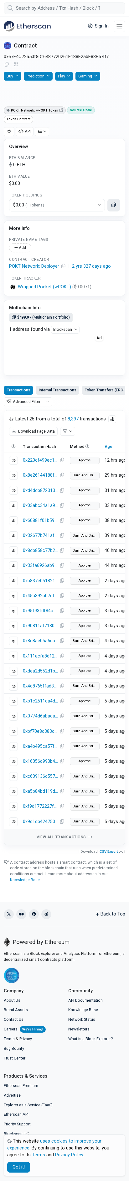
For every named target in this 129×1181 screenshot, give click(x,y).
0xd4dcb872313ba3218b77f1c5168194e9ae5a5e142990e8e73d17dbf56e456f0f (40, 490)
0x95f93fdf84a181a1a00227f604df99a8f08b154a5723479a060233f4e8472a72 (40, 610)
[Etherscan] (27, 26)
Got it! (19, 1167)
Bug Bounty (14, 1048)
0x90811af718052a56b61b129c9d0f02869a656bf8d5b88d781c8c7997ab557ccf (40, 625)
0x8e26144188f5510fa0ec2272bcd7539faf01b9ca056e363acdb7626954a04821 (40, 475)
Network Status (81, 1019)
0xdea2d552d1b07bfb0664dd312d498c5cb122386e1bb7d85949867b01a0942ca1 (40, 671)
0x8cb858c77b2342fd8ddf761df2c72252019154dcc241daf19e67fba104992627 (40, 550)
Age (108, 446)
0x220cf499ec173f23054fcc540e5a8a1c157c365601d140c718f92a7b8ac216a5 (40, 460)
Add (22, 247)
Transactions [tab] (18, 390)
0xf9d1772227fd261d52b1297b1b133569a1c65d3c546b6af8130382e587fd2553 (40, 806)
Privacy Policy (69, 1155)
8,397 (73, 419)
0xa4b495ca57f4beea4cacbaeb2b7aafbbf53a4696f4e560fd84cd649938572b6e (40, 746)
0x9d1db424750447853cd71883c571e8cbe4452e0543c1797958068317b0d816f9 (40, 821)
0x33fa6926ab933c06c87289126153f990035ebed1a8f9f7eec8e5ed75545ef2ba (40, 565)
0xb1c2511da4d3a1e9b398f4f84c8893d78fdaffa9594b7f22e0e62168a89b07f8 (40, 701)
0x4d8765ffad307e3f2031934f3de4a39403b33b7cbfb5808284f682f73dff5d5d (40, 686)
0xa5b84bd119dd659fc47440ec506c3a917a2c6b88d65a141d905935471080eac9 (40, 791)
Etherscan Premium (21, 1085)
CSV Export (109, 851)
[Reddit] (46, 914)
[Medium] (21, 914)
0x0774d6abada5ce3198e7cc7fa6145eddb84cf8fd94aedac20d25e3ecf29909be (40, 716)
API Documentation (85, 1000)
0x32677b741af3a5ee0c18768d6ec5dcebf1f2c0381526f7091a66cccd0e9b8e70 (40, 535)
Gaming (85, 76)
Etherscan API (16, 1114)
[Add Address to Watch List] (9, 131)
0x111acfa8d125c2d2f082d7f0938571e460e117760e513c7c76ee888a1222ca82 (40, 656)
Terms (9, 1038)
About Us (12, 1000)
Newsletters (79, 1029)
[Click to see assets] (113, 205)
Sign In (101, 26)
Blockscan (62, 329)
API (28, 131)
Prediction (35, 76)
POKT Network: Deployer (34, 266)
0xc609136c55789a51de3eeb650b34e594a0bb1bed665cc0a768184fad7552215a (40, 776)
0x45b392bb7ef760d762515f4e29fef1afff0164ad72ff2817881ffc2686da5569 (40, 595)
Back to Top (113, 914)
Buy (10, 76)
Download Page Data (36, 431)
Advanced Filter (26, 401)
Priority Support (17, 1124)
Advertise (12, 1095)
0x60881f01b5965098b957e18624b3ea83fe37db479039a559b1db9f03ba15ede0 (40, 520)
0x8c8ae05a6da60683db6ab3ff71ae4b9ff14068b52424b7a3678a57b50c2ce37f (40, 640)
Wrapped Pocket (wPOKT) (44, 287)
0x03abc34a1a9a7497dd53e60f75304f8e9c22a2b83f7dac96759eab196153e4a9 (40, 505)
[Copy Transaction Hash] (62, 460)
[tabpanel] (64, 627)
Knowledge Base (25, 879)
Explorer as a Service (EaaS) (28, 1105)
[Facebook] (34, 914)
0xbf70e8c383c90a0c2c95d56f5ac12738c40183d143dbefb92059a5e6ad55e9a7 (40, 731)
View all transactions (62, 837)
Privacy (25, 1038)
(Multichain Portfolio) (43, 317)
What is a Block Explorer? (90, 1038)
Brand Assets (16, 1009)
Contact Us (13, 1019)
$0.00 (28, 205)
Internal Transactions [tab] (57, 390)
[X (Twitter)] (9, 914)
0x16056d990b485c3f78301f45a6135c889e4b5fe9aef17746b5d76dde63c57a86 (40, 761)
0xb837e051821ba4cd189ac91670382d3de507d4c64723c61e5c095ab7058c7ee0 (40, 580)
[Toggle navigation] (119, 26)
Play (61, 76)
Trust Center (14, 1058)
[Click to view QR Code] (16, 64)
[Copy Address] (6, 64)
